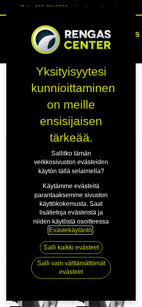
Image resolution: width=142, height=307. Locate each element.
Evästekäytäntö (70, 230)
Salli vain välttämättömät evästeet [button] (71, 267)
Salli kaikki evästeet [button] (71, 247)
